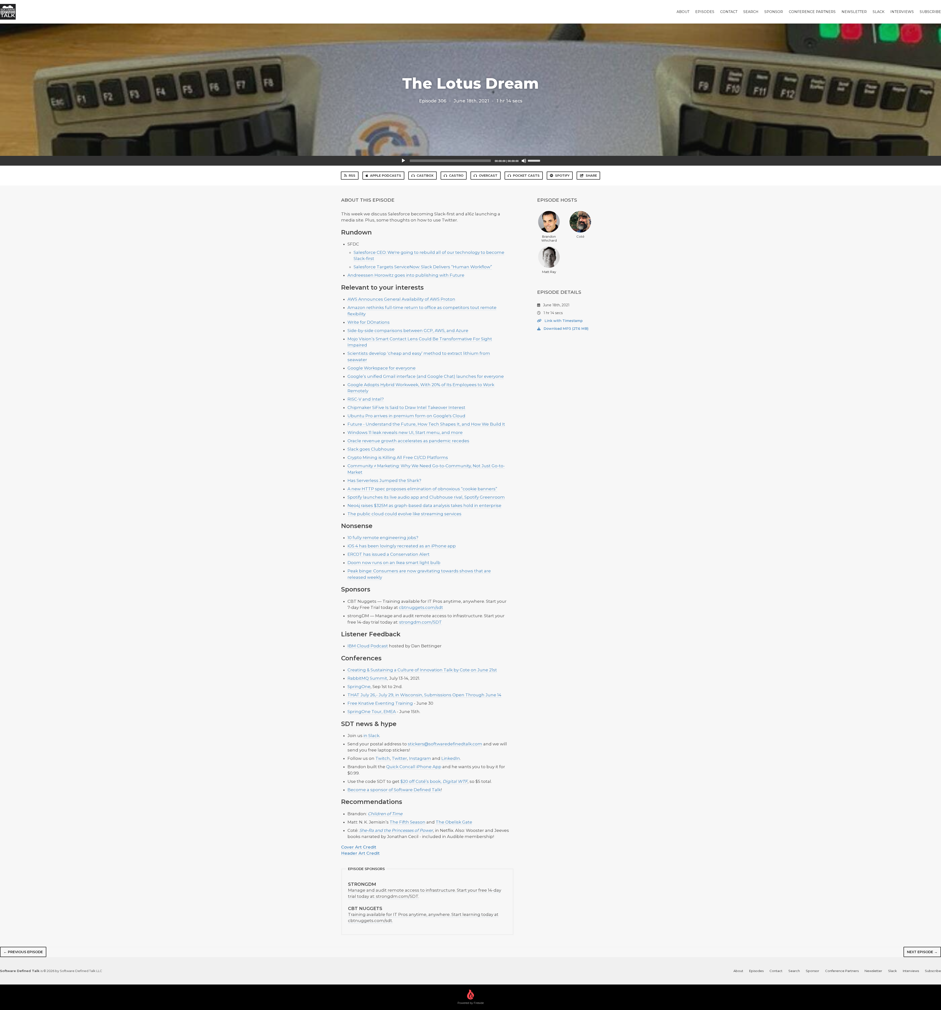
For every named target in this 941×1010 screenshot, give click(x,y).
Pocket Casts (526, 175)
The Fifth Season (407, 822)
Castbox (425, 175)
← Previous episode (23, 952)
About (683, 12)
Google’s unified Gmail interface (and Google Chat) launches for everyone (425, 376)
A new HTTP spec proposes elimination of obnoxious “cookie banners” (422, 488)
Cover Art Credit (358, 847)
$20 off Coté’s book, (421, 781)
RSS (352, 175)
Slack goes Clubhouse (371, 449)
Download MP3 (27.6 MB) (565, 328)
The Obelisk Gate (454, 822)
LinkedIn (450, 758)
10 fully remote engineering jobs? (382, 537)
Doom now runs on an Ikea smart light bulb (393, 562)
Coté (580, 236)
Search (750, 12)
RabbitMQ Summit (367, 678)
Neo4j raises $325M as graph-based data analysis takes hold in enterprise (424, 505)
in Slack (371, 735)
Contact (728, 12)
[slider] (535, 160)
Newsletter (854, 12)
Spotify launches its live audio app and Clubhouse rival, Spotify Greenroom (426, 497)
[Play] (403, 160)
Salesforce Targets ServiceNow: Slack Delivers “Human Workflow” (423, 266)
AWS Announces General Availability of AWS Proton (401, 299)
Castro (456, 175)
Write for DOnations (368, 322)
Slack (878, 12)
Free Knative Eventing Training (380, 703)
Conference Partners (812, 12)
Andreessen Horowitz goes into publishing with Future (405, 275)
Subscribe (930, 12)
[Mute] (523, 160)
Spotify (562, 175)
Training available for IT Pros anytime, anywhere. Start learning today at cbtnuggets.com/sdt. (423, 914)
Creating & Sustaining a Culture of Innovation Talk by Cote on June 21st (422, 669)
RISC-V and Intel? (365, 399)
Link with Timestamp (563, 321)
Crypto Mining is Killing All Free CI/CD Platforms (397, 457)
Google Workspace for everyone (381, 368)
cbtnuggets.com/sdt (421, 607)
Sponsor (773, 12)
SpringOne (359, 686)
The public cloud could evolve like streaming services (404, 513)
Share (591, 175)
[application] (470, 161)
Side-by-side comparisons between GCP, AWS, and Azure (407, 330)
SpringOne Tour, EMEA (371, 711)
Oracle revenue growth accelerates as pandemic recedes (408, 440)
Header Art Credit (360, 853)
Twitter (399, 758)
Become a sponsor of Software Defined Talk (394, 789)
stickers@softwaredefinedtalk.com (445, 743)
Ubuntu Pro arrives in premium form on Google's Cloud (406, 415)
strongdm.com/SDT (420, 622)
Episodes (704, 12)
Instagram (420, 758)
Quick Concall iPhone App (413, 766)
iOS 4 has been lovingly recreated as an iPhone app (401, 545)
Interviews (902, 12)
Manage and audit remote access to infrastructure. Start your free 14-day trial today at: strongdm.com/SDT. (424, 890)
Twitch (382, 758)
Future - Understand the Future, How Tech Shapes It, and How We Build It (426, 424)
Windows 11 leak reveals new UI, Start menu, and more (405, 432)
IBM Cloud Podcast (367, 645)
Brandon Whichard (549, 238)
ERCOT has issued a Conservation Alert (388, 554)
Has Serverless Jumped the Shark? (384, 480)
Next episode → (922, 952)
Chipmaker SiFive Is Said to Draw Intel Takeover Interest (406, 407)
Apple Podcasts (385, 175)
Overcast (488, 175)
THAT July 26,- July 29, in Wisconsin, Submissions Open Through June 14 (424, 694)
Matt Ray (549, 272)
